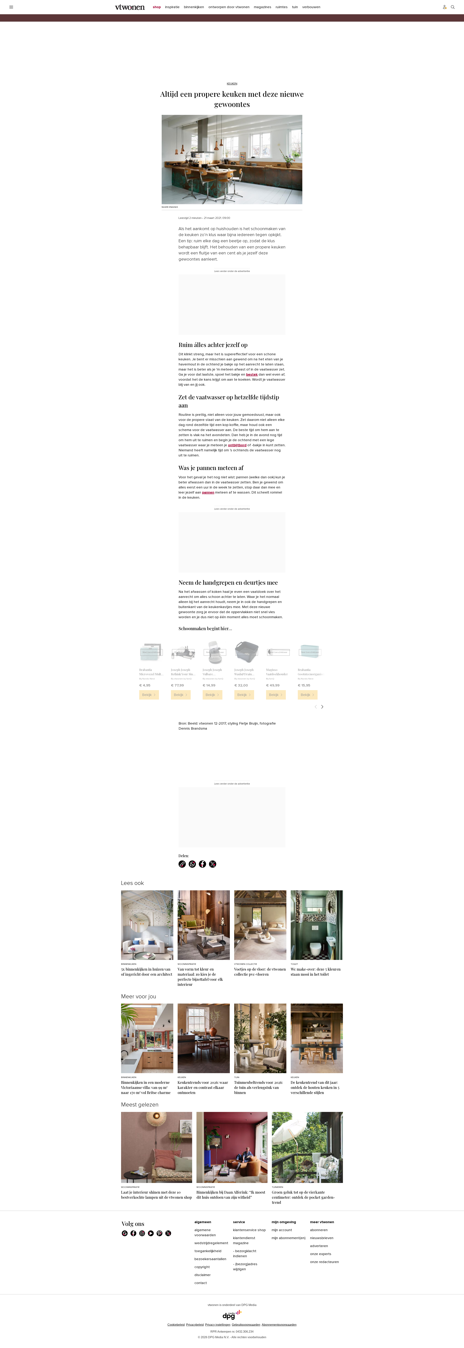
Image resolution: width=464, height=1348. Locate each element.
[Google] (125, 1233)
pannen (208, 492)
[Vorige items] (315, 706)
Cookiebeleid (176, 1324)
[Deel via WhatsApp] (192, 864)
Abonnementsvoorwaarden (279, 1324)
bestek (252, 374)
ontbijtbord (237, 445)
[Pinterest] (159, 1233)
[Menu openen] (11, 7)
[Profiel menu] (444, 7)
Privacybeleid (195, 1324)
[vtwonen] (130, 7)
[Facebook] (133, 1233)
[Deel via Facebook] (202, 864)
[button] (217, 1324)
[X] (168, 1233)
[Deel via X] (212, 864)
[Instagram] (142, 1233)
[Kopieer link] (182, 864)
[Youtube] (151, 1233)
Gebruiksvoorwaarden (246, 1324)
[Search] (452, 7)
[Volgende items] (322, 706)
